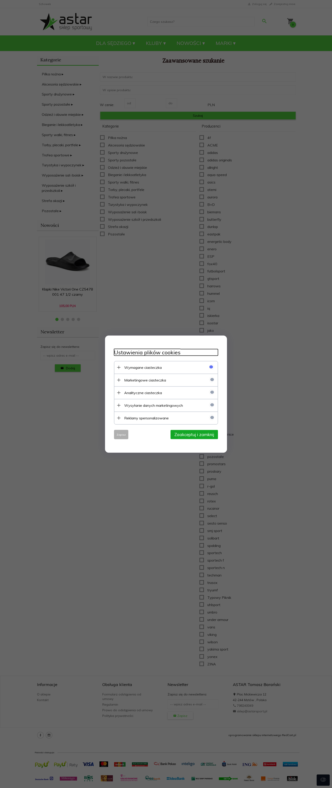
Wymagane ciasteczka (143, 367)
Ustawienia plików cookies (147, 352)
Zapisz (121, 434)
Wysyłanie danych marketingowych (153, 405)
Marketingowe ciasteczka (145, 380)
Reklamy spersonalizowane (146, 418)
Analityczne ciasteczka (143, 392)
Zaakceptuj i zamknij (194, 434)
